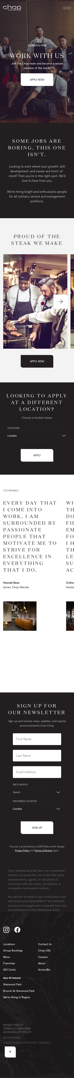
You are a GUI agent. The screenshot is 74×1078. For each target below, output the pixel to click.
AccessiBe (44, 969)
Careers (43, 957)
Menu (6, 957)
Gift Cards (9, 969)
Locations (9, 944)
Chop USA (44, 950)
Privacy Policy (22, 850)
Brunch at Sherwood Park (19, 991)
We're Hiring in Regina (16, 997)
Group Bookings (13, 950)
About (41, 963)
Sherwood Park (12, 984)
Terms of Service (43, 850)
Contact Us (45, 944)
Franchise (9, 963)
